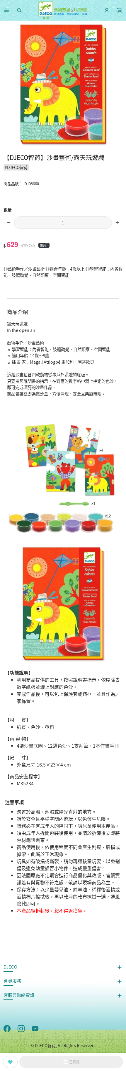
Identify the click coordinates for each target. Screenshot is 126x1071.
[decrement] (9, 222)
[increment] (117, 222)
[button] (6, 10)
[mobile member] (106, 10)
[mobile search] (19, 10)
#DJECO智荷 (16, 167)
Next (119, 85)
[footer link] (7, 1028)
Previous (7, 85)
